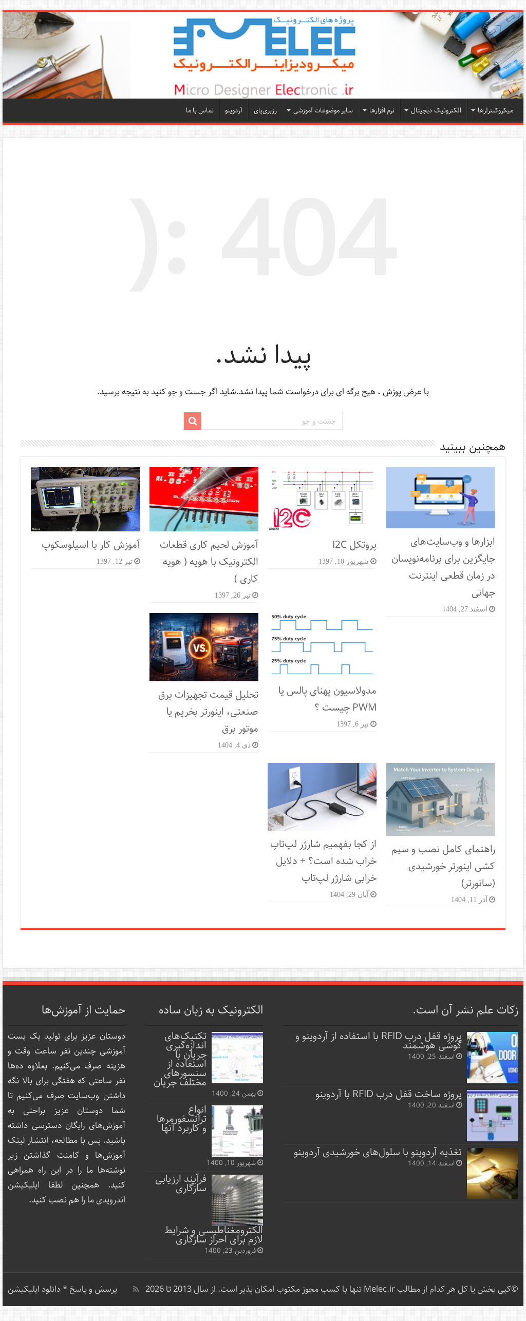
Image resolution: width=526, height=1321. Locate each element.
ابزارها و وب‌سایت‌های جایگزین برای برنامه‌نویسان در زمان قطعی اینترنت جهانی (443, 567)
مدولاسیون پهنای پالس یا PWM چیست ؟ (327, 699)
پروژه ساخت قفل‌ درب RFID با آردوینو (388, 1094)
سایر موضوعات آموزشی (323, 111)
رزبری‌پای (265, 111)
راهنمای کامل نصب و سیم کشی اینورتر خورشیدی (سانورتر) (443, 866)
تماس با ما (200, 111)
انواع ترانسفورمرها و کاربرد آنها (181, 1119)
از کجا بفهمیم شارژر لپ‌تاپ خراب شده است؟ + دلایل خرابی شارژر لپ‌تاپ (323, 861)
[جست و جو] (192, 421)
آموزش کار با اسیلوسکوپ (91, 545)
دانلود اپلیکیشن (34, 1289)
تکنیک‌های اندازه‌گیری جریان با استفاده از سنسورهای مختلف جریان (180, 1059)
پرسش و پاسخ (92, 1289)
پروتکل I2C (354, 545)
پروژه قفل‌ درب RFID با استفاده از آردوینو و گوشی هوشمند (378, 1041)
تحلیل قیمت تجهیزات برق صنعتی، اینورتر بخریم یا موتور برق (208, 711)
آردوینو (233, 111)
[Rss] (136, 1289)
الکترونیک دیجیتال (436, 111)
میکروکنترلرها (495, 111)
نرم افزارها (381, 111)
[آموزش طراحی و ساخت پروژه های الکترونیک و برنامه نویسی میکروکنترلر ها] (263, 55)
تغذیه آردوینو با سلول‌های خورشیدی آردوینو (378, 1152)
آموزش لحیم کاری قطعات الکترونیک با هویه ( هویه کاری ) (209, 562)
